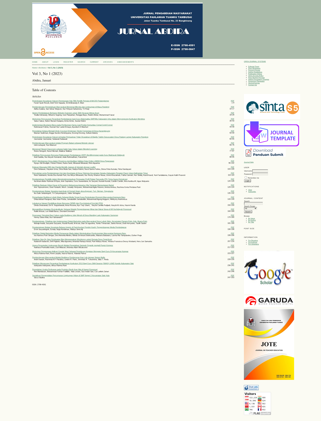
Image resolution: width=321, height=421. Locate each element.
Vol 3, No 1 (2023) (55, 68)
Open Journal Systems (255, 61)
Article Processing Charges (258, 79)
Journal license (254, 83)
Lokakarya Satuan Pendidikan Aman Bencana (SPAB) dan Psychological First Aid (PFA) (67, 203)
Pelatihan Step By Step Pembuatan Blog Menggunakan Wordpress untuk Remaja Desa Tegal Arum (72, 239)
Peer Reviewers (254, 68)
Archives (108, 62)
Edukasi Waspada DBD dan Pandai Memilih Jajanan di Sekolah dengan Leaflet (63, 167)
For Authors (252, 242)
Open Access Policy (255, 76)
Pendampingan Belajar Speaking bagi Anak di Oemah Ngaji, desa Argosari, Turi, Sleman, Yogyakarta (72, 191)
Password (248, 174)
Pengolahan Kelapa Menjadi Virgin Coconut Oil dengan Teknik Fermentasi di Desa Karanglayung (71, 131)
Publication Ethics (255, 74)
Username (248, 171)
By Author (252, 220)
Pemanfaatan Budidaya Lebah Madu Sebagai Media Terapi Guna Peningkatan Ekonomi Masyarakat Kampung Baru (78, 197)
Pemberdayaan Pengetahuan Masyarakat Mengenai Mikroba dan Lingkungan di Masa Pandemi (70, 107)
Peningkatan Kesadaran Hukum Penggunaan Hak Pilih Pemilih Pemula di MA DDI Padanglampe (70, 101)
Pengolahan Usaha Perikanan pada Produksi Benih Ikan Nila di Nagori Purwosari (64, 269)
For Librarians (253, 244)
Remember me (253, 178)
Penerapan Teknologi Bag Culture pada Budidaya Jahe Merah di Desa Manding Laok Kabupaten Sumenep (75, 215)
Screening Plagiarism (256, 81)
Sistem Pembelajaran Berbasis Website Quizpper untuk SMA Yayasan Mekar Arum (65, 113)
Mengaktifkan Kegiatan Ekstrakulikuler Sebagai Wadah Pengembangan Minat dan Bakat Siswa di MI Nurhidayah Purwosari (81, 209)
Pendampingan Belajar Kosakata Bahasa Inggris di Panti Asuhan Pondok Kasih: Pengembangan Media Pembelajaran (79, 227)
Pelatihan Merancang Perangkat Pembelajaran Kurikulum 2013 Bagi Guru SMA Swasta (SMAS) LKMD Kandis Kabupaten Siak (83, 263)
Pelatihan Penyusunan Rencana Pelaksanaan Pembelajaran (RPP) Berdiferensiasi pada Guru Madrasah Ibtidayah (78, 155)
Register (68, 62)
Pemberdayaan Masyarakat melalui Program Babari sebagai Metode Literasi (63, 143)
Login (56, 62)
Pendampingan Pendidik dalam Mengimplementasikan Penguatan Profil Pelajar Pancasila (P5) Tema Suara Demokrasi (79, 179)
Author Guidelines (255, 72)
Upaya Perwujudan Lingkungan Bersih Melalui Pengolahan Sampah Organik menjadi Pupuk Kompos (72, 245)
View (250, 190)
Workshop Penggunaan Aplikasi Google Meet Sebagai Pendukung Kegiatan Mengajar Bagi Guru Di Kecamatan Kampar (80, 251)
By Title (251, 222)
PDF (232, 101)
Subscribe (252, 192)
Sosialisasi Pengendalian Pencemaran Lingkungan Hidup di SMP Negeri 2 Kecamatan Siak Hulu (71, 275)
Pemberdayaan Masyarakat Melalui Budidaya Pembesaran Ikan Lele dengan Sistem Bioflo (68, 257)
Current (94, 62)
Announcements (125, 62)
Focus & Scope (254, 70)
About (45, 62)
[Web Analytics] (251, 390)
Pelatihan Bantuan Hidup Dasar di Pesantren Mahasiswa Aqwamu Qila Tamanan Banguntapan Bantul (73, 185)
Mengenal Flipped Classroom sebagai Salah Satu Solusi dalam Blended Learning (64, 149)
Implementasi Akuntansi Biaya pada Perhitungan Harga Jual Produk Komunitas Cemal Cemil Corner (72, 125)
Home (34, 62)
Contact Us (252, 85)
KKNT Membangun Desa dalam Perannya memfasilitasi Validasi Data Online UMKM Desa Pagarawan (73, 161)
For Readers (253, 240)
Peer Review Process (256, 77)
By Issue (251, 218)
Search (81, 62)
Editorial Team (253, 66)
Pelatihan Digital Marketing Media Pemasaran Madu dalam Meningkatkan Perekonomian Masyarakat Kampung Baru (79, 233)
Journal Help (249, 162)
